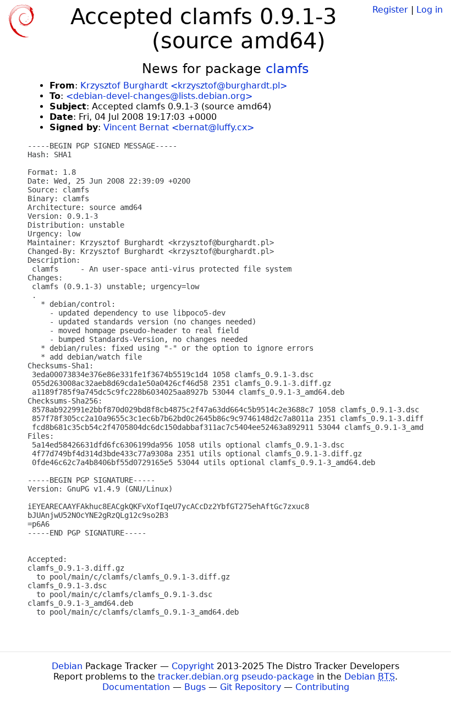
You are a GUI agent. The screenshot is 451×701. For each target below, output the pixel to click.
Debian (67, 666)
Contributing (322, 687)
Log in (429, 9)
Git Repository (250, 687)
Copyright (193, 666)
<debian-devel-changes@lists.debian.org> (159, 96)
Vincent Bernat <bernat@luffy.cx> (178, 127)
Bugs (195, 687)
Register (390, 9)
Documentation (136, 687)
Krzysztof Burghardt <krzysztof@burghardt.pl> (183, 85)
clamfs (287, 68)
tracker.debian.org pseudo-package (236, 676)
